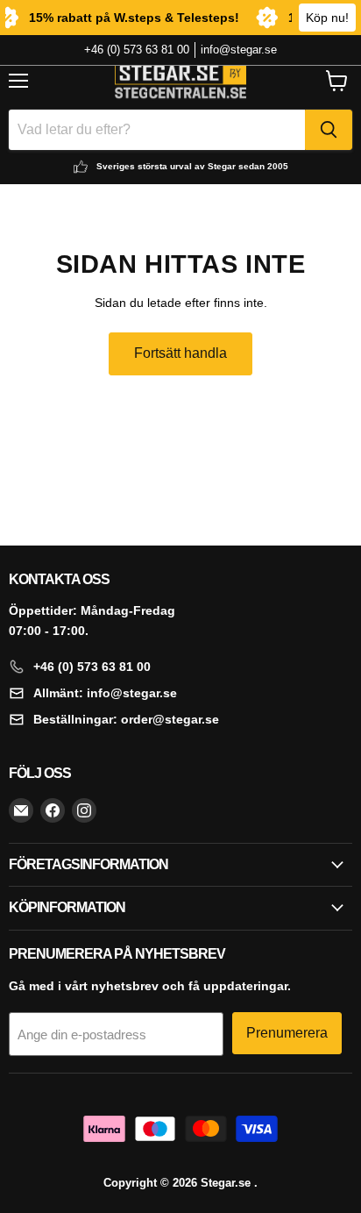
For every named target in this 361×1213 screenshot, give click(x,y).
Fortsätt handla (180, 353)
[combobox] (157, 130)
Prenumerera (287, 1032)
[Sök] (328, 130)
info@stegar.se (239, 49)
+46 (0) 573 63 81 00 (136, 49)
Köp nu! (327, 18)
